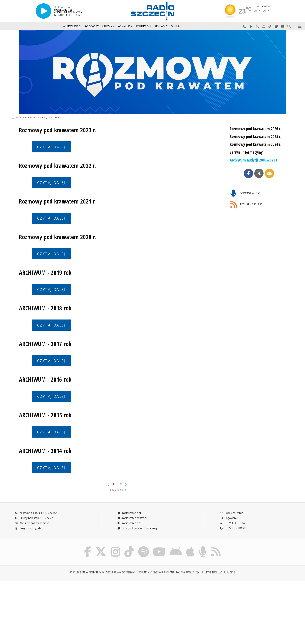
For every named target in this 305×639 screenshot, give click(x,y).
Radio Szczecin (24, 117)
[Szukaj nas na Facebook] (87, 547)
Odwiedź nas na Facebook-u (251, 26)
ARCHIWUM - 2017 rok (45, 344)
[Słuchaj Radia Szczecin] (43, 11)
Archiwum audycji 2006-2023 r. (254, 160)
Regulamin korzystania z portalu (156, 572)
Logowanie (231, 518)
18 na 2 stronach (117, 489)
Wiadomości (72, 26)
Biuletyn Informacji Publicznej (139, 528)
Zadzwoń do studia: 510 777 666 (38, 513)
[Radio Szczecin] (152, 11)
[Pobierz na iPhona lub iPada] (190, 547)
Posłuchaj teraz (233, 513)
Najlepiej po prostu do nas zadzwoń (244, 26)
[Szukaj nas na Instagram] (115, 547)
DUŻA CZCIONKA (234, 523)
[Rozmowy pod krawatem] (152, 72)
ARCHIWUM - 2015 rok (45, 415)
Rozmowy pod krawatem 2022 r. (58, 166)
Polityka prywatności (188, 572)
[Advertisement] (46, 608)
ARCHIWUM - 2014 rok (45, 451)
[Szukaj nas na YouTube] (159, 547)
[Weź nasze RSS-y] (216, 547)
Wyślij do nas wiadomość (282, 26)
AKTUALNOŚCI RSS (250, 204)
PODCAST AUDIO (249, 193)
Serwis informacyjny (246, 152)
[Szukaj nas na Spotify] (143, 547)
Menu (299, 26)
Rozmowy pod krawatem (50, 117)
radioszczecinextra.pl (134, 518)
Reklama (161, 26)
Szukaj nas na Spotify (276, 26)
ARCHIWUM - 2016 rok (45, 379)
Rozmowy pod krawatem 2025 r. (255, 136)
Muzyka (108, 26)
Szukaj (289, 26)
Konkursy (125, 26)
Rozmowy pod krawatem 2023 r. (58, 130)
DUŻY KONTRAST (235, 528)
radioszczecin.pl (131, 513)
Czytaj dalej (51, 146)
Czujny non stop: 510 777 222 (36, 518)
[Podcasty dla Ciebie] (203, 547)
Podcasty (92, 26)
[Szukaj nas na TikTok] (129, 547)
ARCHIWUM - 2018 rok (45, 308)
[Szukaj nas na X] (100, 547)
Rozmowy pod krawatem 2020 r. (58, 237)
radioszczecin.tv (131, 523)
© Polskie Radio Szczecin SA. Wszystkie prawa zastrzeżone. (103, 572)
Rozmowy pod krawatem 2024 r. (255, 144)
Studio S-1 (143, 26)
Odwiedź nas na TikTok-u (270, 26)
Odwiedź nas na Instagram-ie (263, 26)
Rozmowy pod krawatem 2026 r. (255, 128)
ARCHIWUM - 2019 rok (45, 273)
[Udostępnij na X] (259, 173)
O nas (175, 26)
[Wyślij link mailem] (269, 173)
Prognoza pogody (30, 528)
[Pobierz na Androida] (176, 547)
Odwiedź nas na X (257, 26)
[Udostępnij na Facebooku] (248, 173)
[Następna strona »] (125, 484)
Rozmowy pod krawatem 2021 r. (58, 201)
